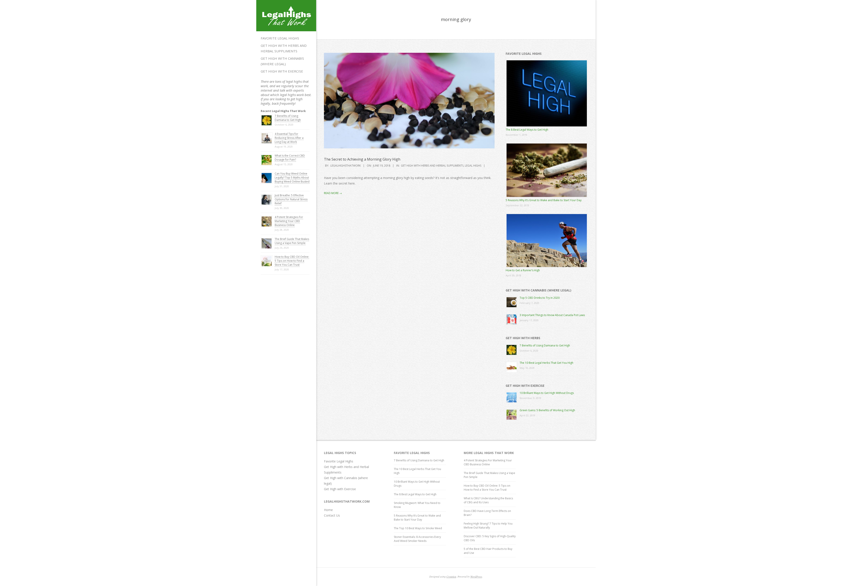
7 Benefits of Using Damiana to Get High (288, 118)
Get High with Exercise (282, 71)
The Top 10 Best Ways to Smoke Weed (418, 528)
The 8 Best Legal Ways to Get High (527, 130)
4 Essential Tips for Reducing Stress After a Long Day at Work (289, 138)
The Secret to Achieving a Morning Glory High (362, 159)
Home (328, 510)
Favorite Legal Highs (280, 38)
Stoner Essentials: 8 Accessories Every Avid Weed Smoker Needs (417, 539)
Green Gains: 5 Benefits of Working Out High (547, 410)
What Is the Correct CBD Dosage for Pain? (290, 157)
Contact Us (332, 515)
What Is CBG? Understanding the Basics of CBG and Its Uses (488, 500)
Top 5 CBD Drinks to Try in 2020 (540, 298)
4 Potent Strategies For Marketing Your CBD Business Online (289, 221)
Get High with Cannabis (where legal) (282, 61)
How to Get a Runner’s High (523, 270)
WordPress (476, 576)
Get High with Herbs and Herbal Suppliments (284, 48)
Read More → (333, 193)
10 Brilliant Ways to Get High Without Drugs (547, 393)
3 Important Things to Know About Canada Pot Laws (552, 315)
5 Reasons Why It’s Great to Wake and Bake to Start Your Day (544, 200)
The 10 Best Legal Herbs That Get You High (546, 363)
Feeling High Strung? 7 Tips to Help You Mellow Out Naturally (488, 525)
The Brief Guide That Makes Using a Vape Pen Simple (292, 241)
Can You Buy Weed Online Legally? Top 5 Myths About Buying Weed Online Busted (292, 177)
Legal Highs (473, 165)
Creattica (451, 576)
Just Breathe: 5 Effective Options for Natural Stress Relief (291, 199)
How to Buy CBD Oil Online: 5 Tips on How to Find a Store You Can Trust (292, 261)
